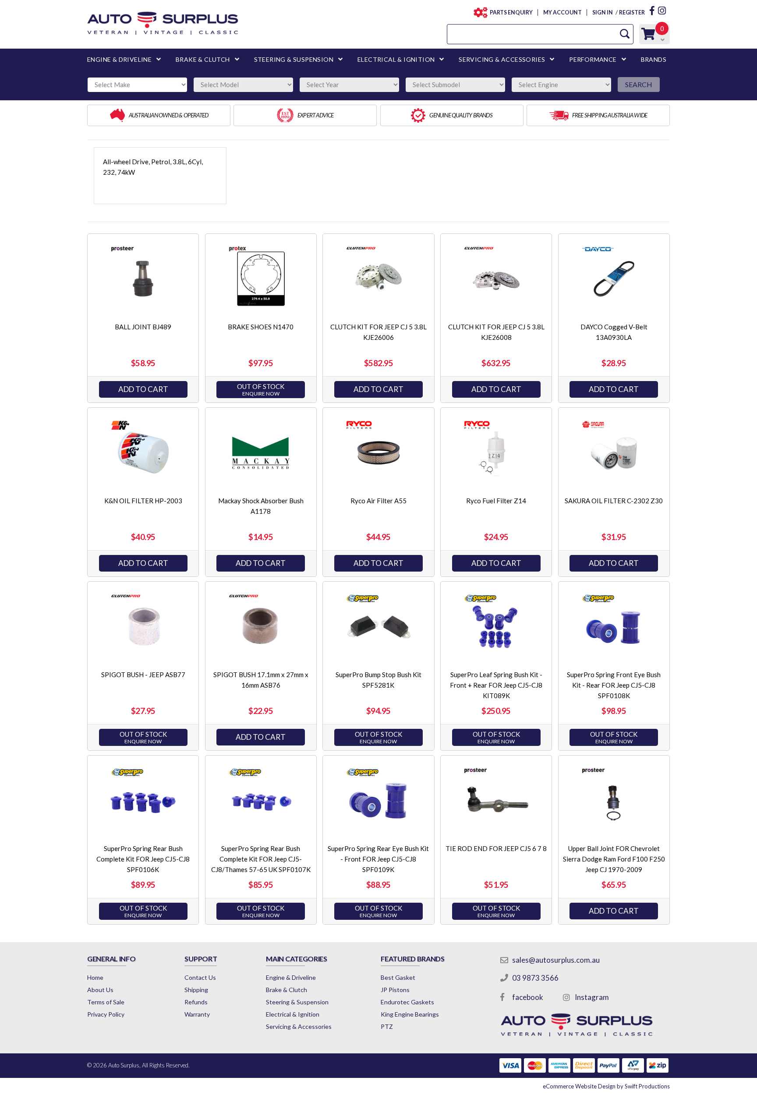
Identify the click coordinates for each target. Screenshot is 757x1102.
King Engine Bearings (410, 1014)
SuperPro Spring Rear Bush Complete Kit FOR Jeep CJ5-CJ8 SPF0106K (143, 858)
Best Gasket (398, 977)
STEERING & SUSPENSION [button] (293, 59)
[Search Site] (624, 34)
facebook (527, 997)
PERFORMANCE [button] (592, 59)
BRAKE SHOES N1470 (261, 327)
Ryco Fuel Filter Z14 (496, 501)
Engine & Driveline (291, 977)
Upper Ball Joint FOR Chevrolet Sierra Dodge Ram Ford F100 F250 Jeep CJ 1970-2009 (614, 858)
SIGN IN (602, 12)
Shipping (196, 989)
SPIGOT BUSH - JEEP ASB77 (143, 674)
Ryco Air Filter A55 (378, 501)
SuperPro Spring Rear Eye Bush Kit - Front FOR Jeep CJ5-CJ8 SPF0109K (378, 858)
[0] (648, 36)
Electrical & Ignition (292, 1014)
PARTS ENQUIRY (511, 12)
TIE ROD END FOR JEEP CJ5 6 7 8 (496, 848)
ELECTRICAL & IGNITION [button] (396, 59)
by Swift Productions (606, 1086)
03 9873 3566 (535, 977)
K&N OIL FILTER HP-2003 (143, 501)
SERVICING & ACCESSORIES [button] (502, 59)
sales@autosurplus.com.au (556, 959)
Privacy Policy (105, 1014)
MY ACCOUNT (562, 12)
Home (95, 977)
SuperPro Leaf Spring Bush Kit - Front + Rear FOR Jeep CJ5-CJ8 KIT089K (496, 685)
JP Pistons (395, 989)
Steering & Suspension (297, 1002)
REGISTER (632, 12)
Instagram (592, 997)
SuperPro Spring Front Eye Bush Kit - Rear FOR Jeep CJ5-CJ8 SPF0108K (614, 685)
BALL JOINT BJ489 (143, 327)
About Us (100, 989)
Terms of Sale (105, 1002)
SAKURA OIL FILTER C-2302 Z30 (614, 501)
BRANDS (653, 59)
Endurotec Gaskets (407, 1002)
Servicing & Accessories (299, 1026)
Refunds (196, 1002)
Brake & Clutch (286, 989)
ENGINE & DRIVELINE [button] (119, 59)
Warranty (197, 1014)
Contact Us (200, 977)
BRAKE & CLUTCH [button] (203, 59)
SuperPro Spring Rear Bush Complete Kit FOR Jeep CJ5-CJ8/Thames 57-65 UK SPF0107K (261, 858)
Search (638, 84)
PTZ (387, 1026)
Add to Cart (143, 389)
